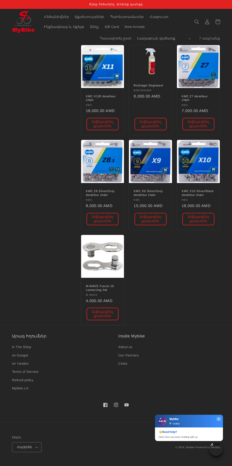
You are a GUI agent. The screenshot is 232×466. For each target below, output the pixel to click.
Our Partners (128, 355)
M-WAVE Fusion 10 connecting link (100, 288)
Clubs (122, 363)
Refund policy (23, 380)
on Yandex (20, 363)
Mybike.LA (20, 388)
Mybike (190, 447)
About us (125, 347)
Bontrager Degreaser (148, 85)
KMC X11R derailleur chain (101, 98)
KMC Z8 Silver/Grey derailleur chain (100, 193)
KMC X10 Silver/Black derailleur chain (198, 193)
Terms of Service (25, 371)
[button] (197, 22)
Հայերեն (24, 447)
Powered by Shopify (208, 447)
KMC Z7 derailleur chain (195, 98)
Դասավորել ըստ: (116, 38)
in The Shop (21, 347)
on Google (20, 355)
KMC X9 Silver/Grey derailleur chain (148, 193)
